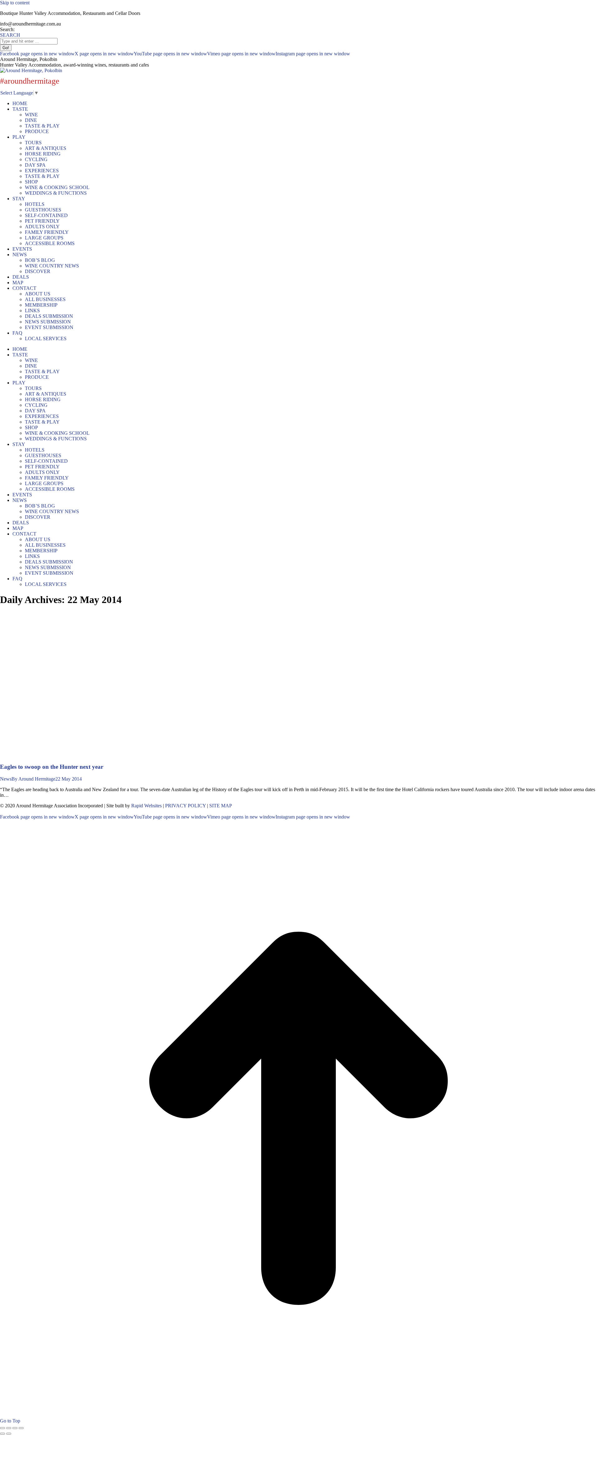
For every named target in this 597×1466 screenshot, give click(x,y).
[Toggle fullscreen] (14, 1428)
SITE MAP (220, 805)
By (33, 779)
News (6, 779)
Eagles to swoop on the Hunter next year (51, 766)
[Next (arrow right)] (8, 1434)
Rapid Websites (146, 805)
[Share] (8, 1428)
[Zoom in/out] (21, 1428)
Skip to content (15, 2)
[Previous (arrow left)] (2, 1434)
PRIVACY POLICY (185, 805)
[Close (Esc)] (2, 1428)
